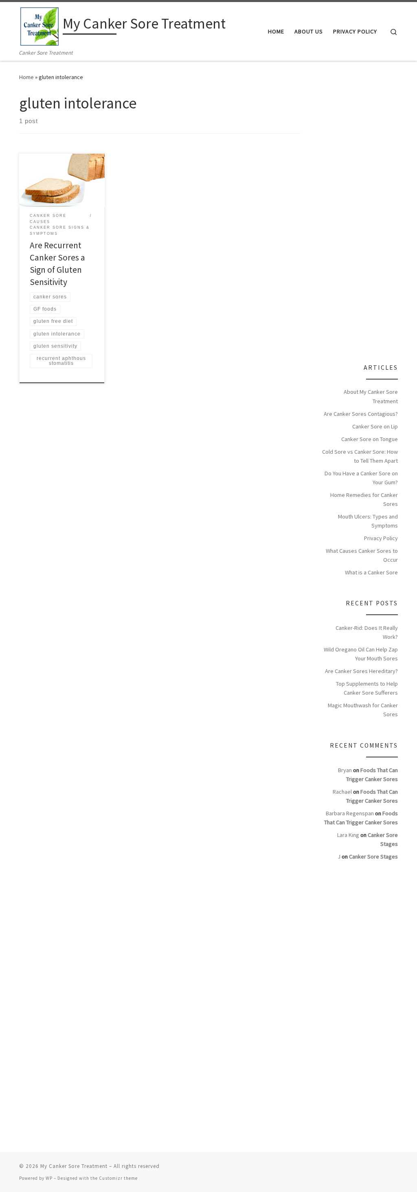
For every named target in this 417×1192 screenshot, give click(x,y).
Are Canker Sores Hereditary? (361, 671)
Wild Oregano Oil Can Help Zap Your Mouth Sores (361, 654)
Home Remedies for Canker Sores (364, 499)
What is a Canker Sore (371, 572)
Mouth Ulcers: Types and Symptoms (368, 521)
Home (26, 77)
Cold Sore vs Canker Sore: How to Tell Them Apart (360, 456)
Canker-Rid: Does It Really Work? (367, 632)
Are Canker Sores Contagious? (361, 413)
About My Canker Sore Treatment (371, 396)
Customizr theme (118, 1178)
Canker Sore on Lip (375, 426)
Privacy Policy (381, 538)
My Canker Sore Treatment (74, 1166)
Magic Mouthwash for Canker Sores (363, 710)
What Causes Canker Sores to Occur (362, 555)
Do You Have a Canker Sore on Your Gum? (361, 478)
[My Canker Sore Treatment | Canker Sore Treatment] (39, 25)
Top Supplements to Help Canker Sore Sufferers (367, 688)
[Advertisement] (365, 216)
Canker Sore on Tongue (369, 439)
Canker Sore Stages (373, 856)
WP (49, 1178)
